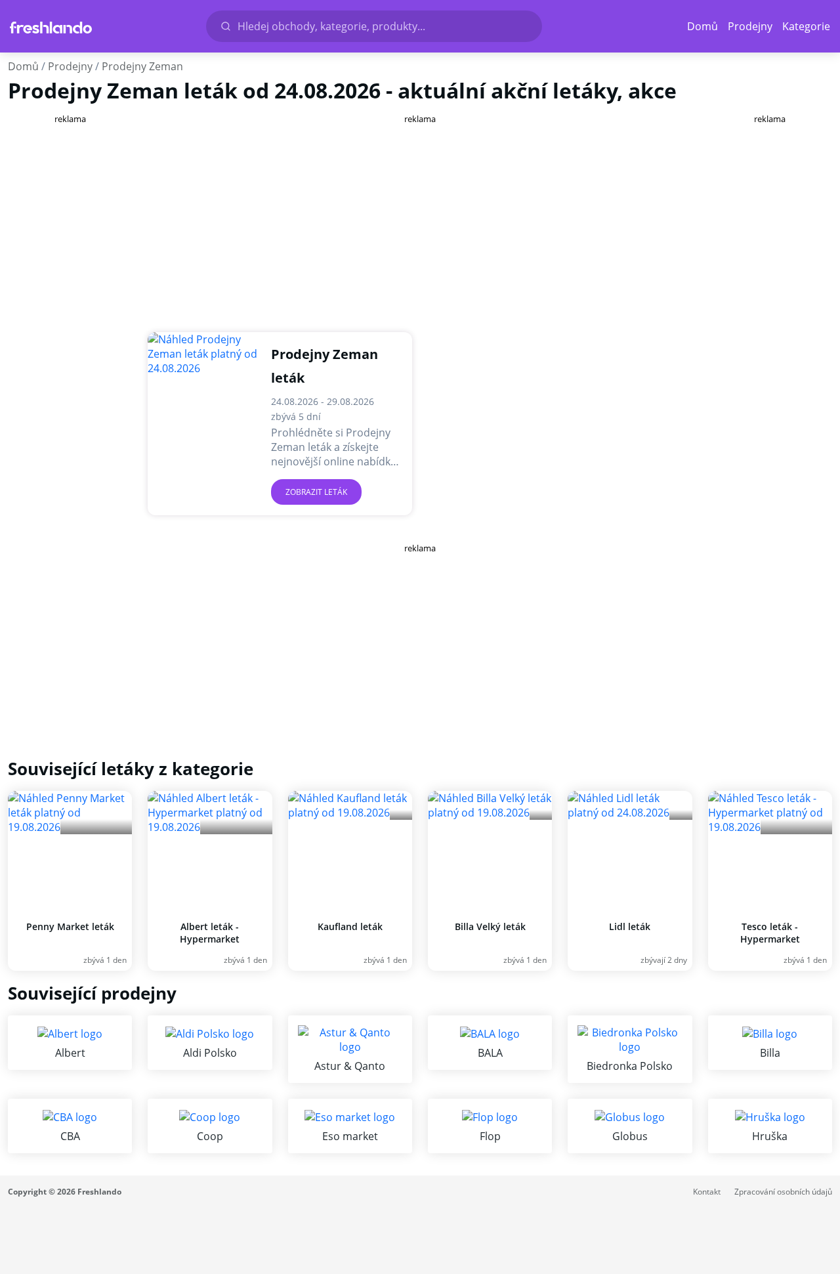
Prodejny (750, 26)
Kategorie (806, 26)
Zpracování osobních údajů (783, 1191)
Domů (702, 26)
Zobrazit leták (316, 492)
